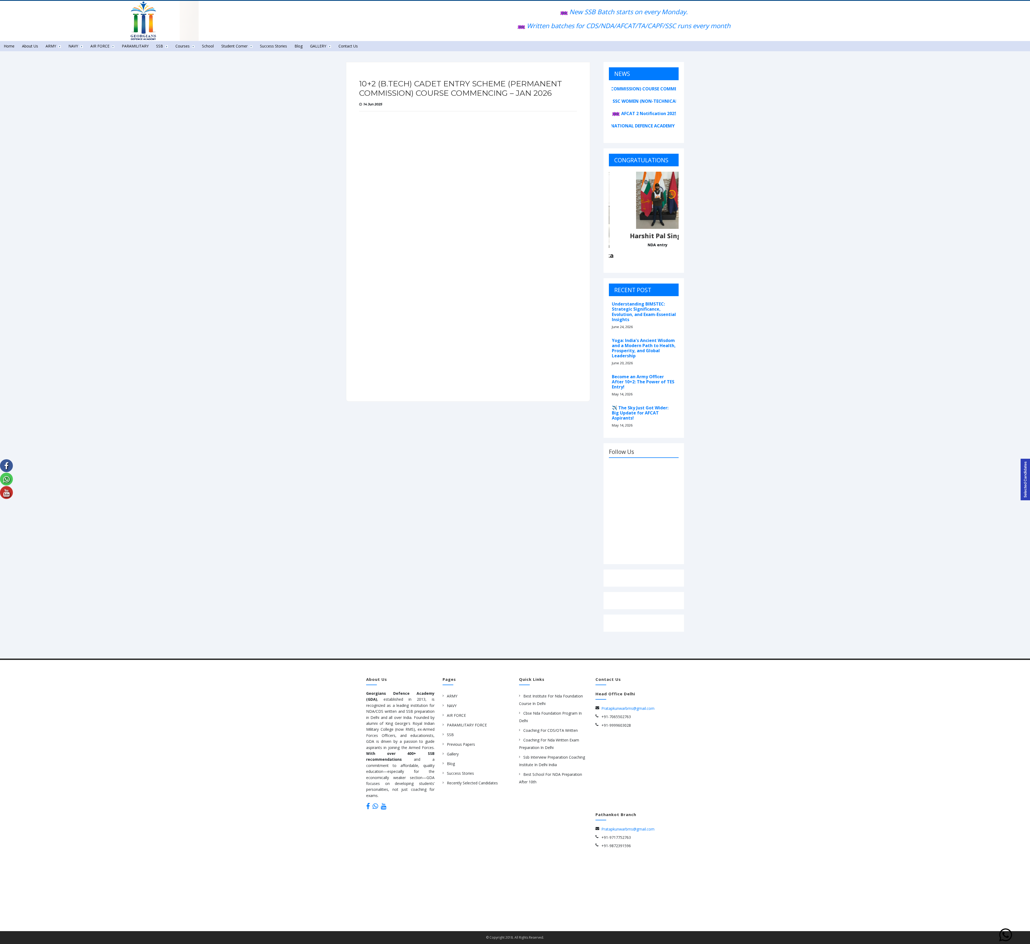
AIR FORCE (456, 715)
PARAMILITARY (135, 46)
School (208, 46)
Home (9, 46)
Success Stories (273, 46)
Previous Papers (461, 744)
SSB (450, 734)
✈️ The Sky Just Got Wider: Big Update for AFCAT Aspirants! (640, 413)
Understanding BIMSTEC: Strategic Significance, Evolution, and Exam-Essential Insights (644, 311)
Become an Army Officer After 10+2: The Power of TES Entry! (643, 382)
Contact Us (348, 46)
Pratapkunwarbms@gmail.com (627, 708)
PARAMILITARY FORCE (467, 725)
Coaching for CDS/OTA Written (550, 730)
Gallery (453, 753)
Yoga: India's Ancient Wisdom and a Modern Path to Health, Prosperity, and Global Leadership (644, 348)
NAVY (452, 705)
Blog (299, 46)
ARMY (452, 696)
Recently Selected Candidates (472, 782)
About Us (30, 46)
